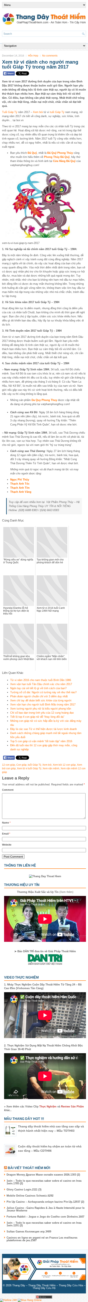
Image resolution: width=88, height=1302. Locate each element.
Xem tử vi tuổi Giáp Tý (29, 768)
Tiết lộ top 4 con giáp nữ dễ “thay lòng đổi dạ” (37, 716)
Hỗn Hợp (33, 55)
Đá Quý (32, 152)
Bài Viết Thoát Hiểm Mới (29, 1168)
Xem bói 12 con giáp (64, 764)
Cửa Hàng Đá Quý (64, 161)
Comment (8, 789)
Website (6, 844)
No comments (50, 55)
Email (6, 833)
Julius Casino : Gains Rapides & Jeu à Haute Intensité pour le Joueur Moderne (46, 1209)
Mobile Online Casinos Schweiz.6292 (30, 1195)
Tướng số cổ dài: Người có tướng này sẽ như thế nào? (43, 692)
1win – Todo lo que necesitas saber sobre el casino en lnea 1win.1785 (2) (44, 1182)
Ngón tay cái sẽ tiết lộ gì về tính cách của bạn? (38, 688)
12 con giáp (8, 764)
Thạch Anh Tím (20, 487)
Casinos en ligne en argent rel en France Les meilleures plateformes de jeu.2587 (42, 1239)
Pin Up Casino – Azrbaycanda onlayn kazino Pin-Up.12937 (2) (45, 1201)
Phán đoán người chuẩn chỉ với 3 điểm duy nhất (39, 696)
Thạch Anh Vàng (20, 491)
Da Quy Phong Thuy (44, 400)
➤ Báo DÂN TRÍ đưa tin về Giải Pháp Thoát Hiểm (45, 951)
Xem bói (38, 112)
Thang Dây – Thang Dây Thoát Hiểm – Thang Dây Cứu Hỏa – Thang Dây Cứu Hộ (48, 1287)
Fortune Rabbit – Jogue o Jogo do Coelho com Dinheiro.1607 (45, 1216)
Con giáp (21, 764)
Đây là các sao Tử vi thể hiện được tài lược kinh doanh (43, 729)
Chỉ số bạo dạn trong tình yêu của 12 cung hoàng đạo (42, 712)
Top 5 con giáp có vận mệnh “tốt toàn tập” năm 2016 (41, 741)
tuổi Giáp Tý (57, 112)
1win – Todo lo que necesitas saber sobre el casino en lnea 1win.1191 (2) (44, 1224)
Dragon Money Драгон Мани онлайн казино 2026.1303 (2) (43, 1174)
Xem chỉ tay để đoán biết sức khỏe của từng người (40, 700)
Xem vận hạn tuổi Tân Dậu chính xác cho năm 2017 (41, 684)
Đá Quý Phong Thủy (60, 152)
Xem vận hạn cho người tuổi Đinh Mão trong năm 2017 (43, 704)
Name (6, 822)
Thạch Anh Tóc (19, 483)
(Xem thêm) (45, 891)
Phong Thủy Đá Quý (57, 156)
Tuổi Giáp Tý (9, 112)
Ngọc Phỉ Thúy (19, 479)
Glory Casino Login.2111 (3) (24, 1189)
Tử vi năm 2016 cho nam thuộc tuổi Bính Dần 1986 (40, 680)
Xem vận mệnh (51, 768)
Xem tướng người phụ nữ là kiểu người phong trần (40, 708)
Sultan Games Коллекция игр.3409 (29, 1231)
